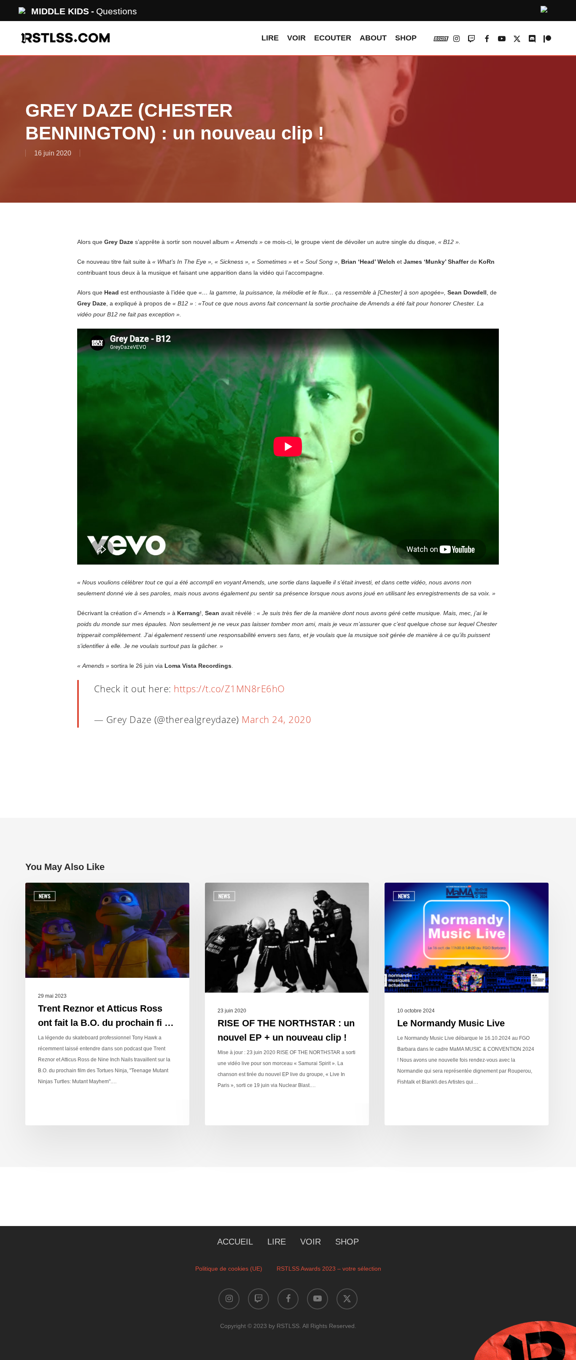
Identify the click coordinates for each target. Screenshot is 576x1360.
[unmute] (544, 8)
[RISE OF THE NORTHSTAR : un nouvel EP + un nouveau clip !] (287, 1004)
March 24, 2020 (276, 719)
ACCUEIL (235, 1241)
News (45, 896)
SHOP (347, 1241)
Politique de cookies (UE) (228, 1268)
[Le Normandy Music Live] (467, 1004)
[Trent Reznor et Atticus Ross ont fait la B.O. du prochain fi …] (107, 1004)
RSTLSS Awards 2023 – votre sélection (329, 1268)
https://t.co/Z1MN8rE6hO (229, 688)
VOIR (310, 1241)
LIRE (276, 1241)
